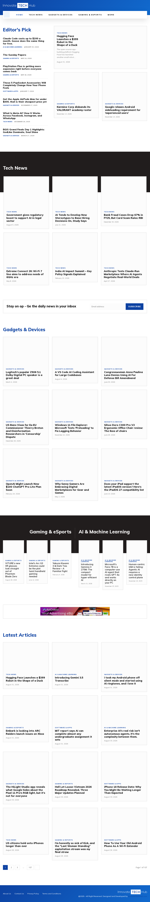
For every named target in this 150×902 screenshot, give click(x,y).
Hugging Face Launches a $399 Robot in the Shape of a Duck (67, 40)
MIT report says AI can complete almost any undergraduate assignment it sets (73, 735)
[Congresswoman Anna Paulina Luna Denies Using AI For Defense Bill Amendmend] (124, 351)
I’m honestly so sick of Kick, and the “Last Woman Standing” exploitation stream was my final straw (75, 847)
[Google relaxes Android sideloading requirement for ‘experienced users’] (124, 86)
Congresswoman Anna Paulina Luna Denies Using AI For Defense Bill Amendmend (123, 375)
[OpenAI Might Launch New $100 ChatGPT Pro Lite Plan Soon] (25, 463)
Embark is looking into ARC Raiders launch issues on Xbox (25, 732)
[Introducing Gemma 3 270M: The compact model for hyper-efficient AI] (89, 549)
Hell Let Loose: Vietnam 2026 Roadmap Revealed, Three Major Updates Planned (73, 789)
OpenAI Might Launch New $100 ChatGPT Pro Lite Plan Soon (23, 486)
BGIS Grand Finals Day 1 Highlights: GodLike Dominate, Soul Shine (24, 131)
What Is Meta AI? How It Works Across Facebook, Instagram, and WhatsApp (22, 116)
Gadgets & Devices (11, 105)
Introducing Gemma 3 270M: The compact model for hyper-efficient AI (89, 572)
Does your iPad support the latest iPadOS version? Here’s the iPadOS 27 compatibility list (124, 486)
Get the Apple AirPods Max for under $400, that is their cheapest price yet (25, 100)
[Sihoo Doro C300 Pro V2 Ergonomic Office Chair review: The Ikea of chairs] (124, 404)
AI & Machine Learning (12, 47)
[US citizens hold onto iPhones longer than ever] (25, 822)
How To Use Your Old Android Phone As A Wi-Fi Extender (123, 845)
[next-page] (37, 867)
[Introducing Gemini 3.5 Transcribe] (75, 657)
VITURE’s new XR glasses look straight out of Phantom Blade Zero (12, 570)
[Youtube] (145, 5)
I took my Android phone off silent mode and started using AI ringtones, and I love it (123, 680)
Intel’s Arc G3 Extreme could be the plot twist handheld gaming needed (37, 570)
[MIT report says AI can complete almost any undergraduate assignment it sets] (75, 710)
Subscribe (134, 306)
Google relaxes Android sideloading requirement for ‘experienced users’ (122, 109)
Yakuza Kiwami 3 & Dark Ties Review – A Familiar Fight (61, 567)
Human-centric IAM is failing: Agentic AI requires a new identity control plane (137, 571)
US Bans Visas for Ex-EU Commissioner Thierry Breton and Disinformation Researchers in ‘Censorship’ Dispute (24, 430)
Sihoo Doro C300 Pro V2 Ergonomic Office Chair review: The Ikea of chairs (123, 427)
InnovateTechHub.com (137, 896)
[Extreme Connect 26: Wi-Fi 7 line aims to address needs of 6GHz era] (26, 248)
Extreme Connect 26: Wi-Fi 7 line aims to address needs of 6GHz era (25, 274)
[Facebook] (131, 5)
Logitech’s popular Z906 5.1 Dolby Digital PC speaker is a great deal (24, 375)
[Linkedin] (136, 5)
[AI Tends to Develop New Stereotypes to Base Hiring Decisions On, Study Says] (75, 192)
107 (30, 867)
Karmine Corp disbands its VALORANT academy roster (74, 108)
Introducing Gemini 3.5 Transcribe (69, 679)
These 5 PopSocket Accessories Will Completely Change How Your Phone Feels (24, 85)
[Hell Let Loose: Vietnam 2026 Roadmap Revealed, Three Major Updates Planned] (75, 766)
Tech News (7, 122)
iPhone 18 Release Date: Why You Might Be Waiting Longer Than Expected (122, 789)
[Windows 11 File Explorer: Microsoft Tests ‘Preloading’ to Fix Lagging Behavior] (75, 404)
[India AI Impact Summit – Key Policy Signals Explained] (75, 248)
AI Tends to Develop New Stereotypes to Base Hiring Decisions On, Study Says (72, 217)
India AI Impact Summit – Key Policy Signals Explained (73, 273)
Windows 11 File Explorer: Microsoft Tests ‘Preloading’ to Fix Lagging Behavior (74, 427)
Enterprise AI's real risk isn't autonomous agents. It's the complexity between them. (122, 733)
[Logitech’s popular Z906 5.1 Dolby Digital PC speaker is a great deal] (25, 351)
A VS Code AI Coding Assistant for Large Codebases (74, 373)
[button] (7, 15)
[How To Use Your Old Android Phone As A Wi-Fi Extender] (124, 822)
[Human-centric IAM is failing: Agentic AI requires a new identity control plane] (137, 549)
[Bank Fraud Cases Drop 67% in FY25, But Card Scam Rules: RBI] (123, 192)
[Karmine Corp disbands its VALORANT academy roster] (76, 86)
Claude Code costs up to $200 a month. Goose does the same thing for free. (23, 41)
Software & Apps (10, 91)
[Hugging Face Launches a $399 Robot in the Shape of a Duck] (114, 47)
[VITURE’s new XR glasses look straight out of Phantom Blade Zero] (13, 549)
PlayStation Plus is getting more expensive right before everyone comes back (22, 69)
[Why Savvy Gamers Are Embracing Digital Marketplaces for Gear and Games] (75, 463)
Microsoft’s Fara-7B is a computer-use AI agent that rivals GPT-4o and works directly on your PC (112, 573)
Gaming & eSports (11, 58)
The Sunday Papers (14, 54)
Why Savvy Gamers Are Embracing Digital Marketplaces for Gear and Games (72, 488)
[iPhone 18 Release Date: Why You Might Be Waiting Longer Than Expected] (124, 766)
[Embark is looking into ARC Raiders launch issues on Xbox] (25, 710)
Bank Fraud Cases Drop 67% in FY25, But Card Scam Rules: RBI (123, 216)
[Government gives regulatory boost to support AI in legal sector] (26, 192)
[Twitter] (141, 5)
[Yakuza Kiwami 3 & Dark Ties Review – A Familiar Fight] (61, 549)
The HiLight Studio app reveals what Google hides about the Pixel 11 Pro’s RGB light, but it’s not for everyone (25, 791)
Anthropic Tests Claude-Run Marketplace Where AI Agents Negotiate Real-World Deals (123, 274)
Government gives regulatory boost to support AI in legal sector (24, 217)
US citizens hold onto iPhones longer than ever (25, 845)
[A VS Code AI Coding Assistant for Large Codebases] (75, 351)
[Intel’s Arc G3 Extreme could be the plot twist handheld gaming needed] (37, 549)
